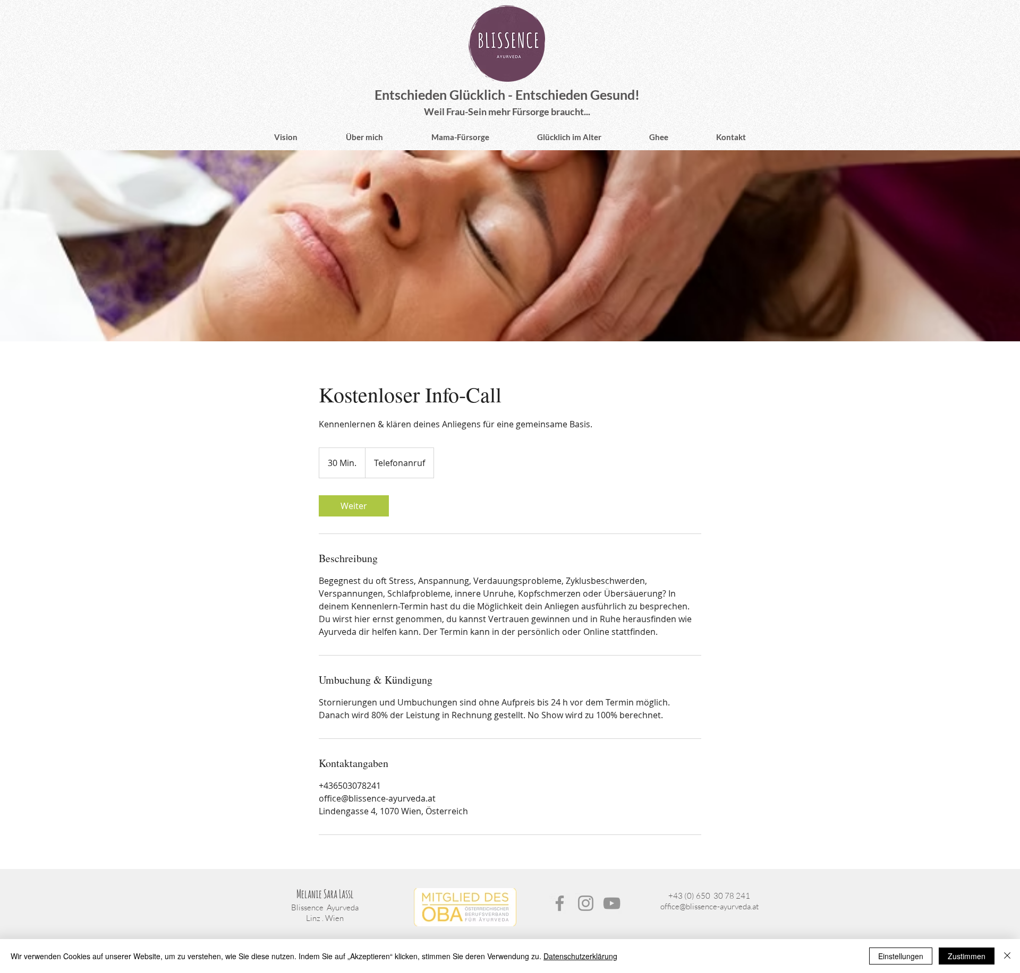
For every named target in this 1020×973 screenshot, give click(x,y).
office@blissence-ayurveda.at (709, 906)
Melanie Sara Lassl (325, 893)
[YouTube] (611, 903)
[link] (354, 505)
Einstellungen (900, 956)
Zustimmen (966, 956)
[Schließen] (1007, 956)
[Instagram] (585, 903)
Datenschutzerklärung (580, 956)
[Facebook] (559, 903)
